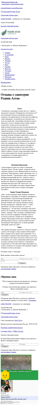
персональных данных (8, 269)
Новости (8, 69)
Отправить (22, 263)
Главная (7, 53)
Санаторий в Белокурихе (9, 15)
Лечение (8, 61)
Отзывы (7, 67)
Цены (7, 57)
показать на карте (7, 49)
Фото (6, 65)
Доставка (8, 71)
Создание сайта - (7, 331)
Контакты (19, 8)
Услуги (7, 63)
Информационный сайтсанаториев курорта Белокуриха (12, 3)
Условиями (32, 300)
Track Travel (18, 320)
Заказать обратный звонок (10, 26)
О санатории (9, 55)
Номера (7, 59)
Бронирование (10, 75)
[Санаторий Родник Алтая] (10, 12)
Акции (3, 8)
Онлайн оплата (11, 8)
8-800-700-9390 (6, 19)
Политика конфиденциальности (12, 328)
